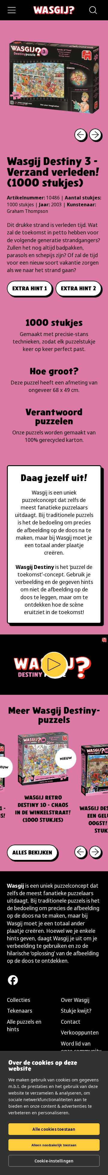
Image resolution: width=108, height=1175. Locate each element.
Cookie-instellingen (54, 1161)
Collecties (18, 999)
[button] (93, 10)
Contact (70, 1021)
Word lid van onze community (81, 1047)
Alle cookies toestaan (53, 1129)
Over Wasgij (75, 999)
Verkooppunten (80, 1032)
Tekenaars (19, 1010)
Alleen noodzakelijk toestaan (54, 1145)
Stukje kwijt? (76, 1010)
